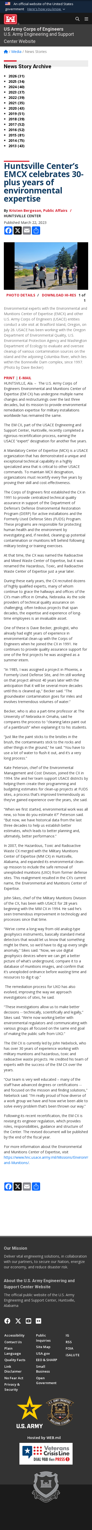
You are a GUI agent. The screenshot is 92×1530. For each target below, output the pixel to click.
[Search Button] (75, 19)
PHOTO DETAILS (20, 295)
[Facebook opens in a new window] (7, 1321)
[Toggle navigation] (84, 19)
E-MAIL (25, 377)
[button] (46, 9)
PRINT (9, 377)
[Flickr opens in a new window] (38, 1321)
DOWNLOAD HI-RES (59, 295)
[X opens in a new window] (18, 1321)
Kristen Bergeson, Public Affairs (38, 210)
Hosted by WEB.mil (44, 1437)
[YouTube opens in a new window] (28, 1321)
